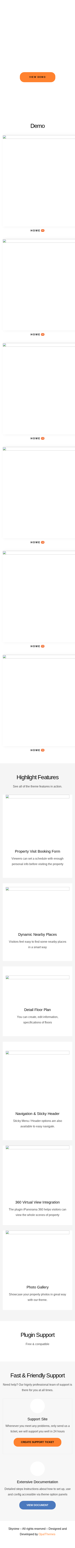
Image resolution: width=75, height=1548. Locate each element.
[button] (37, 77)
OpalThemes (47, 1534)
